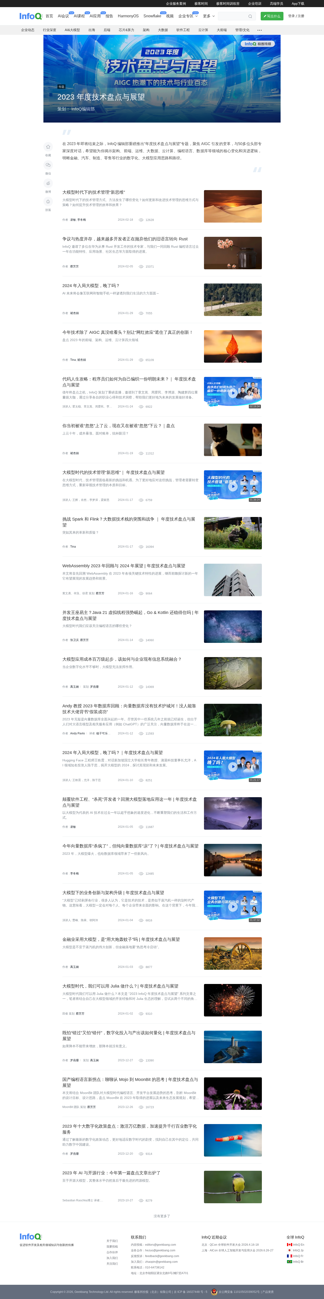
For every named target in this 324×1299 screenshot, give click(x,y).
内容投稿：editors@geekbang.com (153, 1244)
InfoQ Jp (298, 1250)
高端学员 (276, 3)
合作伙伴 (112, 1252)
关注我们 (112, 1263)
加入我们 (112, 1258)
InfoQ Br (298, 1261)
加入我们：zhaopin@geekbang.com (154, 1261)
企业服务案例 (176, 3)
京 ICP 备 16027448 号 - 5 (190, 1292)
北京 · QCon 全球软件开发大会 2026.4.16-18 (230, 1244)
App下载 (298, 3)
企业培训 (254, 3)
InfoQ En (298, 1244)
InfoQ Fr (298, 1256)
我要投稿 (112, 1246)
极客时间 (201, 3)
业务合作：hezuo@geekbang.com (153, 1250)
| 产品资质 (267, 1292)
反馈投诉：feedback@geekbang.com (155, 1256)
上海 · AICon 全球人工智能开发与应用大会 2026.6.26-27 (237, 1250)
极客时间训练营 (228, 3)
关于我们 (112, 1241)
